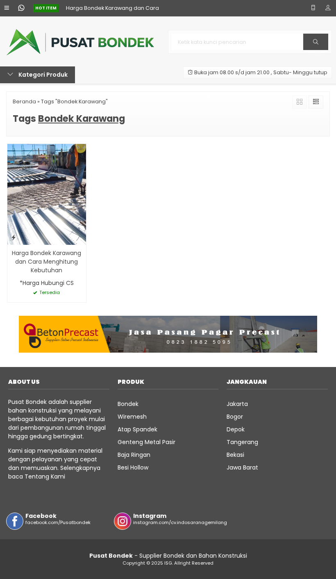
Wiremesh (132, 417)
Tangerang (242, 442)
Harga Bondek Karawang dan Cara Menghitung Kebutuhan (46, 261)
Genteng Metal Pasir (146, 442)
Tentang (37, 476)
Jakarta (237, 404)
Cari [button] (316, 49)
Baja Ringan (134, 455)
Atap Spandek (137, 429)
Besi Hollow (133, 467)
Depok (236, 429)
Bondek (128, 404)
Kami (57, 476)
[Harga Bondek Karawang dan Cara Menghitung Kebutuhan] (46, 194)
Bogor (235, 417)
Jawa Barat (242, 467)
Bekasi (235, 455)
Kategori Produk (42, 75)
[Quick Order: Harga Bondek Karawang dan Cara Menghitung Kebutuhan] (13, 237)
